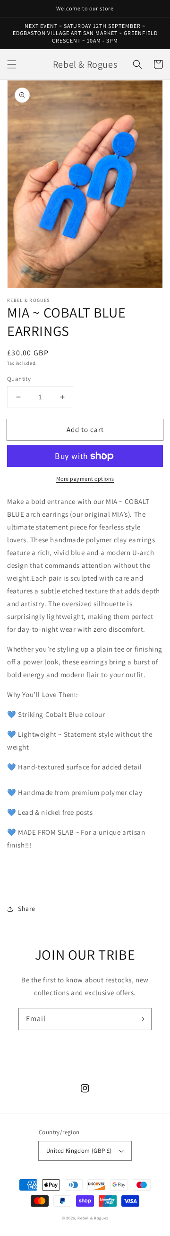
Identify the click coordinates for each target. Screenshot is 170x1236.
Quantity (19, 379)
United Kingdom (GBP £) (79, 1151)
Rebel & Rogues (92, 1217)
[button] (11, 64)
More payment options (85, 478)
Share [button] (26, 908)
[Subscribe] (140, 1018)
